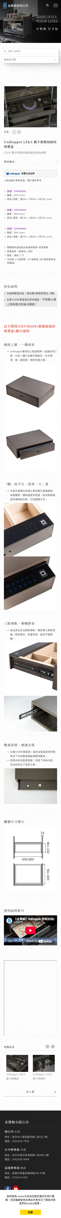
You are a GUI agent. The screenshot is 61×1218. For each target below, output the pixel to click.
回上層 (30, 1091)
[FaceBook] (9, 1189)
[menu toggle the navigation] (55, 5)
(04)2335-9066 (20, 1159)
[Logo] (15, 5)
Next (53, 1046)
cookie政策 (33, 1203)
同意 (30, 1212)
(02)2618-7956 (20, 1141)
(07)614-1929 (20, 1177)
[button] (47, 5)
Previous (47, 1046)
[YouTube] (16, 1189)
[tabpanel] (30, 21)
